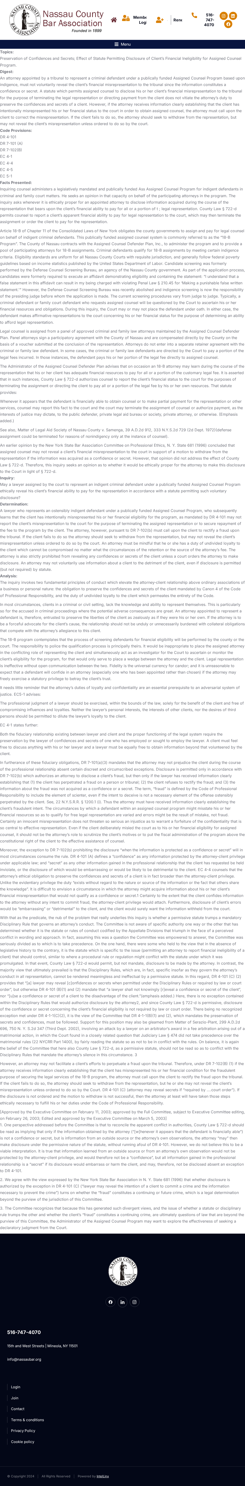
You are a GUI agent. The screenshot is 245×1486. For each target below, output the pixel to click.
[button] (123, 44)
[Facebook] (228, 24)
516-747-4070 (209, 19)
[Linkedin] (233, 16)
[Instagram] (224, 16)
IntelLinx (103, 1476)
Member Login (141, 20)
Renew (180, 20)
